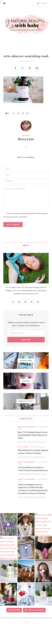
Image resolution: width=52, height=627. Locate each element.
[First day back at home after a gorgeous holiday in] (25, 571)
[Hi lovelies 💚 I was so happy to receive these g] (43, 594)
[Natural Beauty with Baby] (26, 24)
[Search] (38, 3)
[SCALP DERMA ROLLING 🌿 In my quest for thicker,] (43, 571)
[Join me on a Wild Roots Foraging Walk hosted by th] (43, 524)
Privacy (26, 618)
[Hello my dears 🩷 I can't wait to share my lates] (8, 571)
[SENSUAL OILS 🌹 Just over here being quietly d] (8, 594)
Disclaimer (33, 618)
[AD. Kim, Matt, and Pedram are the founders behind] (25, 524)
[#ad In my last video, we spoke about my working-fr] (8, 547)
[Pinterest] (29, 68)
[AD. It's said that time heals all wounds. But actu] (8, 524)
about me (34, 294)
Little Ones (23, 447)
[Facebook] (15, 68)
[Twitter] (22, 68)
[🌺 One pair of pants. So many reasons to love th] (43, 547)
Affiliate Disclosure (45, 618)
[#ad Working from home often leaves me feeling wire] (25, 547)
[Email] (36, 68)
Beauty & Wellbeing (26, 427)
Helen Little (26, 139)
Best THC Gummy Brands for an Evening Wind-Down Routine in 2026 (32, 435)
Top (26, 622)
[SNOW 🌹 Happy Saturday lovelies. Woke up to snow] (25, 594)
